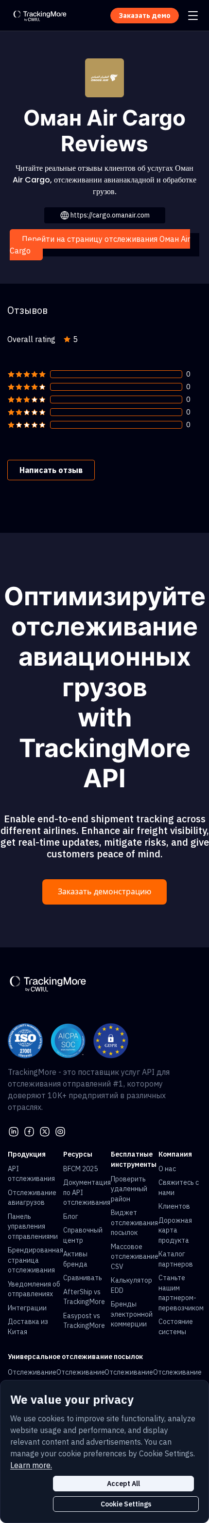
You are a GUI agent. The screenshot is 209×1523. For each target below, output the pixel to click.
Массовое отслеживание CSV (134, 1256)
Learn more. (31, 1465)
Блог (70, 1216)
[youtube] (60, 1130)
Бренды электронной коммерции (132, 1314)
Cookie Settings (126, 1504)
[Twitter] (45, 1130)
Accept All (123, 1483)
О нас (167, 1168)
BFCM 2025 (80, 1168)
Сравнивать (82, 1277)
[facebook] (29, 1130)
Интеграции (27, 1308)
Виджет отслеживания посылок (134, 1222)
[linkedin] (13, 1130)
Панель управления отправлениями (33, 1226)
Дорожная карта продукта (175, 1230)
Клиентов (174, 1206)
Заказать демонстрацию (104, 891)
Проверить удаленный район (129, 1189)
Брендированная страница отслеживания (35, 1260)
